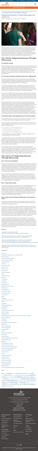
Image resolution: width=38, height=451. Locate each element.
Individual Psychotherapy (6, 355)
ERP (7, 375)
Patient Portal (19, 406)
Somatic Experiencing (5, 293)
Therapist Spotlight (5, 261)
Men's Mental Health (5, 265)
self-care (23, 383)
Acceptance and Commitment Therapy (9, 346)
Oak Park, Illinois (28, 429)
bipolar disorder (13, 373)
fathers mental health (13, 375)
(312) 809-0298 (10, 0)
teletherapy (21, 384)
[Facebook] (17, 445)
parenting (5, 378)
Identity (3, 274)
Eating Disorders (4, 306)
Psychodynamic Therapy (18, 423)
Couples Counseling (5, 357)
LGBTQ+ (3, 301)
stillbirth (30, 246)
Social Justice (4, 303)
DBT (32, 373)
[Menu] (35, 4)
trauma (3, 386)
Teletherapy (3, 416)
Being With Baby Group (6, 339)
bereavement (6, 247)
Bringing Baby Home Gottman (7, 286)
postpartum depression (31, 380)
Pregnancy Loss (4, 267)
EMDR (5, 375)
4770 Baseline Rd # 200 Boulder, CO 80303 (19, 402)
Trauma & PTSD (4, 433)
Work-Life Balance (5, 365)
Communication (4, 294)
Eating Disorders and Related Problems (9, 322)
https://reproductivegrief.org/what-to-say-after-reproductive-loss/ (14, 237)
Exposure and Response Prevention (8, 348)
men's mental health (11, 377)
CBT (17, 373)
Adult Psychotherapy (5, 420)
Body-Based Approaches (18, 418)
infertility (31, 375)
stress (12, 384)
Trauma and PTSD (4, 329)
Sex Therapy (3, 308)
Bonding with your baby (6, 362)
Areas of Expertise (4, 429)
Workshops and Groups (6, 358)
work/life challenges (8, 386)
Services (3, 353)
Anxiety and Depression (6, 325)
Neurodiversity (4, 287)
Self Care (3, 263)
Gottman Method (4, 351)
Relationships (4, 324)
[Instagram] (19, 445)
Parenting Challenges (5, 272)
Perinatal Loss (26, 245)
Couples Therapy (4, 422)
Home (2, 11)
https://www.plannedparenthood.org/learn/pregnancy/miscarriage (14, 233)
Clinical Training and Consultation (8, 258)
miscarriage (26, 246)
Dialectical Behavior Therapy (7, 343)
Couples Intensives (5, 284)
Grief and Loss (32, 245)
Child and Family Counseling (7, 260)
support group (16, 384)
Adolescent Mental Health (6, 305)
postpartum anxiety (21, 380)
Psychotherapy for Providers (30, 423)
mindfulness (19, 377)
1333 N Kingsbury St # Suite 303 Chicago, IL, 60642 (19, 397)
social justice (9, 384)
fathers (9, 375)
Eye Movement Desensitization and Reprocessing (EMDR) (12, 367)
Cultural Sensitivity (5, 289)
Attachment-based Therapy (7, 350)
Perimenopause (4, 279)
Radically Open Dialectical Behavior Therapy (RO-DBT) (12, 255)
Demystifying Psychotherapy (7, 300)
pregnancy (4, 383)
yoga (13, 386)
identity (27, 375)
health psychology (23, 375)
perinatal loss (11, 246)
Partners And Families (5, 275)
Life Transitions (4, 270)
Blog (6, 11)
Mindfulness (3, 298)
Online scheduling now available (19, 7)
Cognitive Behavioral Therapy (7, 345)
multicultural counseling (28, 377)
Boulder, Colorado (29, 431)
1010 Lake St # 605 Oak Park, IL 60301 (19, 399)
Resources (15, 425)
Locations (27, 425)
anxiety (9, 373)
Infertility (3, 331)
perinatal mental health (19, 246)
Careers (27, 416)
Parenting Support (5, 256)
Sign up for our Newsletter (19, 408)
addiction (5, 373)
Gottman (18, 375)
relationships (14, 383)
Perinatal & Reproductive (5, 431)
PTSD (9, 382)
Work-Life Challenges (5, 317)
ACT (2, 373)
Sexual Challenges (4, 438)
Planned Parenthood (29, 72)
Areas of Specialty (11, 11)
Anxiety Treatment (5, 312)
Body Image (3, 280)
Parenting (3, 277)
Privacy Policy (26, 447)
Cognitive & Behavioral (18, 416)
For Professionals (29, 414)
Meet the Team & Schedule (18, 432)
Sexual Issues (4, 253)
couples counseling (22, 373)
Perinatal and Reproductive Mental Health (24, 11)
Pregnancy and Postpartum (6, 332)
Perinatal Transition (5, 336)
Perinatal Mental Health (6, 364)
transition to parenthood (29, 384)
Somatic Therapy (4, 268)
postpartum (13, 381)
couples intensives (29, 373)
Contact (27, 433)
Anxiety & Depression (5, 435)
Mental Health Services (5, 414)
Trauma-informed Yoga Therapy (7, 310)
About (15, 430)
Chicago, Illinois (28, 427)
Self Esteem (3, 319)
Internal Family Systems (6, 291)
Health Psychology (5, 313)
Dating (2, 296)
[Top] (36, 450)
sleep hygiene (4, 384)
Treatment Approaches (6, 327)
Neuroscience (4, 282)
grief (8, 246)
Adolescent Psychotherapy (6, 418)
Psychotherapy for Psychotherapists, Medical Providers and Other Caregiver (16, 315)
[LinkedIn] (20, 445)
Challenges (3, 341)
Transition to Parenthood (6, 360)
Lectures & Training (29, 418)
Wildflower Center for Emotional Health (16, 447)
